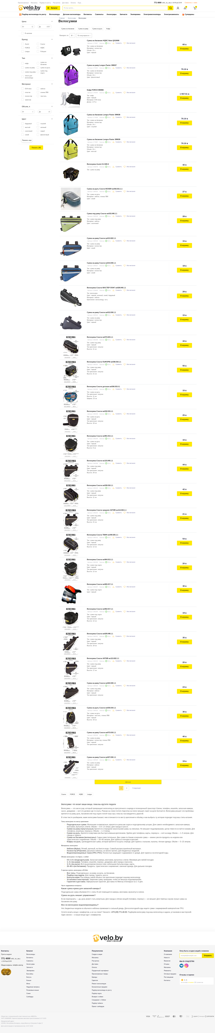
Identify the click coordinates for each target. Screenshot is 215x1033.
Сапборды (29, 997)
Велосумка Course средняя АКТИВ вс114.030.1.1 (106, 510)
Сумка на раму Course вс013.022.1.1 (101, 238)
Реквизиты (167, 970)
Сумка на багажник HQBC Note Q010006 (103, 40)
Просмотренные (23, 3)
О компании (168, 954)
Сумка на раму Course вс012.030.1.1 (101, 312)
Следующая (136, 788)
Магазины (34, 3)
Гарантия (95, 980)
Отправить (208, 955)
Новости (167, 957)
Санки (28, 993)
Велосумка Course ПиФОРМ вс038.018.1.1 (104, 362)
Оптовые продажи (170, 974)
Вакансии (167, 961)
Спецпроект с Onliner (99, 1000)
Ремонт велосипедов (99, 983)
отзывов (191, 982)
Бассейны (29, 974)
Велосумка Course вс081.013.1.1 (100, 436)
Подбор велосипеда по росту (34, 14)
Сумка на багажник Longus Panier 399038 (103, 115)
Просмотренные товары (100, 974)
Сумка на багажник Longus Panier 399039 (103, 139)
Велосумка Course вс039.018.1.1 (100, 485)
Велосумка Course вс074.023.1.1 (100, 337)
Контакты (167, 980)
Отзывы (166, 964)
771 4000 (157, 3)
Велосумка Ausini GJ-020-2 (98, 164)
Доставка (65, 3)
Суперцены (189, 14)
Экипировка (135, 14)
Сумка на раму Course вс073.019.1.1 (101, 732)
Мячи (28, 983)
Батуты (28, 977)
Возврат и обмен (97, 997)
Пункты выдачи (6, 954)
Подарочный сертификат (100, 970)
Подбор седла (96, 993)
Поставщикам (168, 977)
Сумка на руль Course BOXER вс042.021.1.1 (104, 189)
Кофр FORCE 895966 (95, 90)
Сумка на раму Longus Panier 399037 (102, 65)
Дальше (128, 782)
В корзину (184, 49)
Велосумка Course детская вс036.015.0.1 (103, 386)
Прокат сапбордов (98, 1006)
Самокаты (99, 14)
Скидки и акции (97, 954)
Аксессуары (112, 14)
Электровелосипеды (152, 14)
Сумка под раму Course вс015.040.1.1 (102, 213)
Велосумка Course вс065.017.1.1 (100, 584)
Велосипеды (54, 14)
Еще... (80, 3)
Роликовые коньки (32, 990)
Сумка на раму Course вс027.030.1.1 (101, 757)
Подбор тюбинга (97, 1003)
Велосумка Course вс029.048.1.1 (100, 634)
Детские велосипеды (72, 14)
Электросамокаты (171, 14)
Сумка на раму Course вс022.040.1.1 (101, 683)
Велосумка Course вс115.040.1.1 (100, 461)
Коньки (28, 980)
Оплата (73, 3)
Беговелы (88, 14)
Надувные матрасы (33, 987)
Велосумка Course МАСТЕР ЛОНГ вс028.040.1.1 (106, 288)
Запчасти (123, 14)
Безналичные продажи (99, 987)
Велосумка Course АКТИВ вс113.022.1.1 (103, 658)
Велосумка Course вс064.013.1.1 (100, 559)
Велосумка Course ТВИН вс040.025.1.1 (102, 535)
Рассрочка (56, 3)
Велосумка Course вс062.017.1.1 (100, 609)
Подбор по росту (45, 3)
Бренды (94, 977)
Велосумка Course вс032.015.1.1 (100, 411)
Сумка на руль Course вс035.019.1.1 (101, 708)
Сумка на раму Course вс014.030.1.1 (101, 263)
